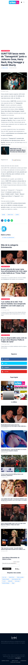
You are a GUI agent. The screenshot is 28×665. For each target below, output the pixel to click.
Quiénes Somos (5, 660)
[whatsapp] (12, 220)
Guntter (17, 214)
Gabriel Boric (11, 577)
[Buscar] (24, 2)
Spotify (3, 214)
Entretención (6, 247)
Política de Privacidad (15, 662)
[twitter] (5, 220)
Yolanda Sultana (5, 579)
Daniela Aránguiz (5, 583)
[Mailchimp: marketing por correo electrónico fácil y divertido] (17, 569)
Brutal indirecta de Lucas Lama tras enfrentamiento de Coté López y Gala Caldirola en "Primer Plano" (14, 271)
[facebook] (2, 220)
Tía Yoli (3, 581)
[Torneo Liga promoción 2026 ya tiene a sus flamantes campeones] (14, 463)
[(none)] (4, 228)
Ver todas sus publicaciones (8, 237)
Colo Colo (4, 577)
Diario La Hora (5, 67)
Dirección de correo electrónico (9, 563)
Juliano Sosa (10, 214)
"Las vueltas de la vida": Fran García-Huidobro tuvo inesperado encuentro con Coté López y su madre (13, 305)
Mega (13, 583)
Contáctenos (23, 660)
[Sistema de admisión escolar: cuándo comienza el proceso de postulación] (8, 390)
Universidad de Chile (16, 579)
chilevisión (10, 581)
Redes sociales (20, 577)
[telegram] (8, 220)
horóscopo (17, 581)
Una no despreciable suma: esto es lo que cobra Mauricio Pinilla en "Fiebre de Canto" (14, 340)
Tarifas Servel (15, 660)
